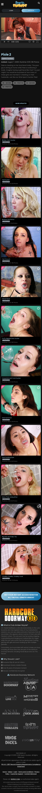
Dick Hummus (7, 418)
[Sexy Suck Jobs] (30, 712)
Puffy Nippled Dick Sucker (10, 338)
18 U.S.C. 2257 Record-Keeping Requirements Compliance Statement (21, 765)
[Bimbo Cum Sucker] (21, 123)
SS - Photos (7, 87)
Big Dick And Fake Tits (9, 537)
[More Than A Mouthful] (21, 480)
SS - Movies (30, 83)
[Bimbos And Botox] (21, 202)
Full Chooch (6, 259)
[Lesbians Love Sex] (11, 698)
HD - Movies (6, 83)
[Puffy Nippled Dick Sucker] (21, 321)
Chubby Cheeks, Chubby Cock (12, 576)
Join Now (31, 10)
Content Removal (30, 774)
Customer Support (17, 774)
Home (5, 772)
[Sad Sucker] (21, 162)
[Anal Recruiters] (11, 712)
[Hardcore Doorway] (11, 684)
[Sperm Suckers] (20, 4)
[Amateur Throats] (11, 726)
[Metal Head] (21, 281)
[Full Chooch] (21, 242)
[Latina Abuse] (30, 684)
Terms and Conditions (25, 772)
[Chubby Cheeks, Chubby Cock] (21, 559)
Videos (10, 772)
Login (11, 10)
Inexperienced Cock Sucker (11, 378)
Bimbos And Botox (8, 219)
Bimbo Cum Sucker (8, 140)
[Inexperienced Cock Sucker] (21, 361)
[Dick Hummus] (21, 400)
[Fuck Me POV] (30, 740)
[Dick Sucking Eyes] (21, 440)
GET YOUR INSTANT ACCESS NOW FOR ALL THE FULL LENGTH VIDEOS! (21, 596)
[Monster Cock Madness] (30, 698)
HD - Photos (18, 83)
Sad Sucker (6, 180)
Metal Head (6, 299)
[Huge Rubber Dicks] (11, 740)
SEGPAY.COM (15, 779)
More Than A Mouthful (9, 497)
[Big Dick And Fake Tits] (21, 519)
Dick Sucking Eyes (8, 457)
